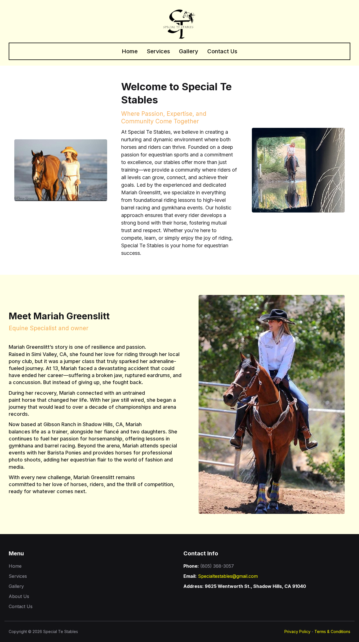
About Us (19, 596)
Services (158, 51)
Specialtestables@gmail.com (228, 576)
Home (130, 51)
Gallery (188, 51)
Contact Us (222, 51)
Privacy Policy (297, 631)
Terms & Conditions (332, 631)
